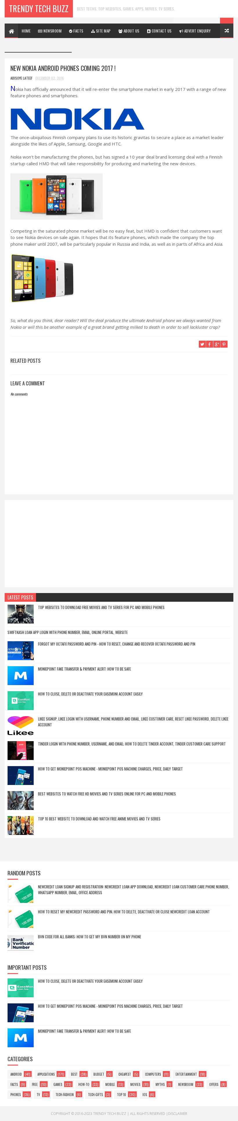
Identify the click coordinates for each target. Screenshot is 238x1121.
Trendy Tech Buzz (38, 9)
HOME (26, 31)
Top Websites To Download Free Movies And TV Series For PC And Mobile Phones (101, 607)
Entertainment (186, 1074)
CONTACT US (161, 31)
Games (57, 1084)
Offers (213, 1084)
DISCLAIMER (58, 45)
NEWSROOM (52, 31)
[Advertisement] (119, 543)
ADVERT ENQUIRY (197, 31)
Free (35, 1084)
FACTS (78, 31)
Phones (15, 1094)
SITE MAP (103, 31)
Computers (153, 1074)
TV (38, 1094)
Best (74, 1074)
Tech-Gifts (95, 1094)
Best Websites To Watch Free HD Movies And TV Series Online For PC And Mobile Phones (107, 794)
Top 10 (121, 1094)
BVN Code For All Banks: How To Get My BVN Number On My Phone (89, 936)
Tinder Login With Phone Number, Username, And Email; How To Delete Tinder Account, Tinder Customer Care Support (132, 744)
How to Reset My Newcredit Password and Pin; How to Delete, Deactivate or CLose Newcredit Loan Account (124, 912)
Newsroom (185, 1084)
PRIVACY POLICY (25, 45)
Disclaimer (177, 1113)
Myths (160, 1084)
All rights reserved (147, 1113)
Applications (46, 1074)
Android (16, 1074)
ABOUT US (131, 31)
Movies (135, 1084)
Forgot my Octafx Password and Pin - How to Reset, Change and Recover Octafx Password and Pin (116, 644)
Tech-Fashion (64, 1094)
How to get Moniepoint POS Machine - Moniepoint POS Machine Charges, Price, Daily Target (110, 769)
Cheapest (124, 1074)
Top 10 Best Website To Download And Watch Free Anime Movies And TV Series (99, 819)
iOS (145, 1094)
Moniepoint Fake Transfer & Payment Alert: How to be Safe (84, 669)
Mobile (110, 1084)
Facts (14, 1084)
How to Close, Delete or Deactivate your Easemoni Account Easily (90, 694)
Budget (98, 1074)
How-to (83, 1084)
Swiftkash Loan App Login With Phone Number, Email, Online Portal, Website (68, 632)
